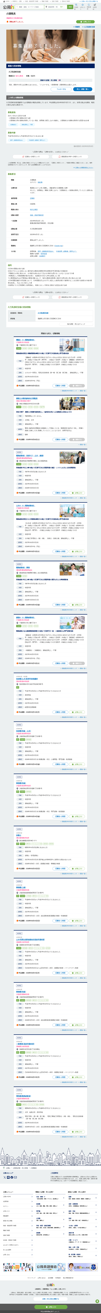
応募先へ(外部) (60, 386)
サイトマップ (31, 1278)
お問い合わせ (41, 1278)
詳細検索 (76, 8)
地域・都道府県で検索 (9, 1225)
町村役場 (44, 254)
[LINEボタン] (8, 1177)
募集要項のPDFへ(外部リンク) (71, 157)
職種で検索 (6, 1230)
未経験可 (42, 256)
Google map (59, 246)
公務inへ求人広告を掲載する (50, 1299)
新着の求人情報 (7, 1221)
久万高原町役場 (43, 313)
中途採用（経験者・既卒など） (66, 251)
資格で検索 (6, 1235)
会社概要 (50, 1278)
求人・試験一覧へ (83, 89)
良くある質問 (7, 1250)
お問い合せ (6, 1255)
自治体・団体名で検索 (9, 1240)
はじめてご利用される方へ (11, 1245)
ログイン (5, 1206)
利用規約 (58, 1278)
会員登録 (95, 8)
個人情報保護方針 (68, 1278)
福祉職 (40, 182)
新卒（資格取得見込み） (46, 251)
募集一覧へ (83, 391)
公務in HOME (7, 1196)
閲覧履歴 (89, 8)
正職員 (32, 198)
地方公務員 (33, 209)
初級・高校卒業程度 (36, 215)
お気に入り (82, 8)
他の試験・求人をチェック (76, 324)
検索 (70, 7)
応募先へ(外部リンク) (32, 157)
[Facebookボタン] (11, 1177)
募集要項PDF (69, 391)
